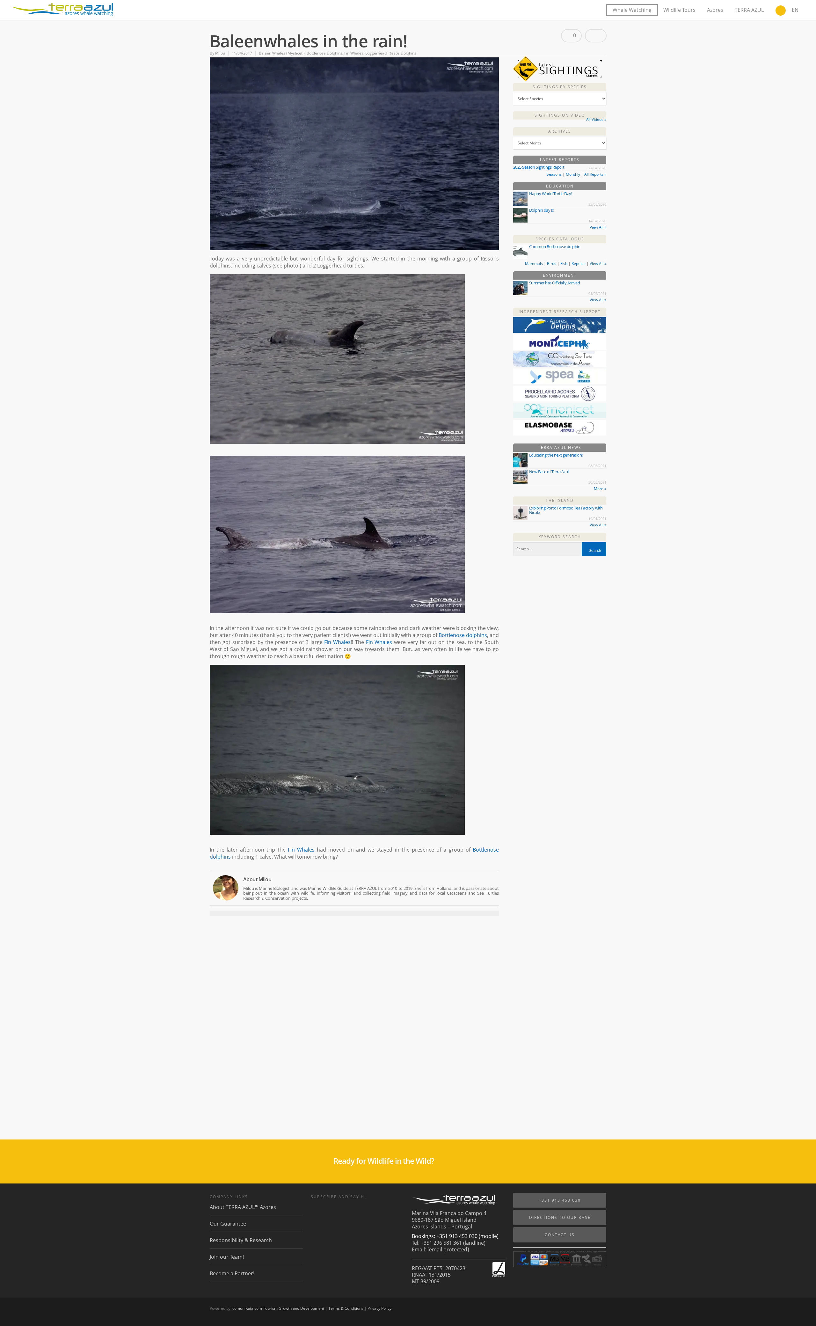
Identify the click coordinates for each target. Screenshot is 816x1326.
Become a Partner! (232, 1273)
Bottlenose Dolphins (324, 53)
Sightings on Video (560, 115)
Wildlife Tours (679, 9)
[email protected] (448, 1249)
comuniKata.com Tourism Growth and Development (278, 1308)
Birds (551, 263)
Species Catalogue (560, 239)
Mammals (534, 263)
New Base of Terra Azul (549, 471)
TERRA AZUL (749, 9)
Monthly (573, 174)
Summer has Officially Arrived (554, 283)
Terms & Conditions (345, 1308)
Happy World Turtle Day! (550, 193)
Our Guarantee (228, 1223)
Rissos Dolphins (402, 53)
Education (560, 186)
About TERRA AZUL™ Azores (243, 1207)
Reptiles (579, 263)
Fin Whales (353, 53)
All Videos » (596, 119)
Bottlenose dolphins (463, 635)
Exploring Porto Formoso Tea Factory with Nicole (566, 510)
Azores (715, 9)
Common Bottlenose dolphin (554, 246)
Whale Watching (632, 9)
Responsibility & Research (241, 1240)
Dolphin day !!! (541, 210)
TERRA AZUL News (559, 447)
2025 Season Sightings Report (539, 167)
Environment (560, 275)
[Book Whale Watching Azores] (781, 11)
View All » (598, 227)
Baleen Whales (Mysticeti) (282, 53)
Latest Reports (559, 159)
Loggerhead (376, 53)
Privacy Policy (379, 1308)
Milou (220, 53)
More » (600, 488)
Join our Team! (227, 1256)
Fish (563, 263)
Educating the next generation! (556, 455)
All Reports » (595, 174)
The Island (560, 500)
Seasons (554, 174)
